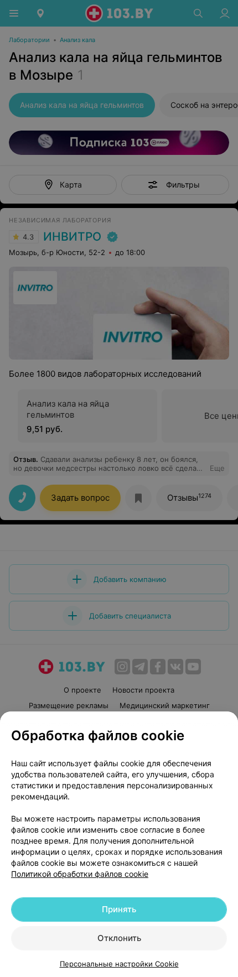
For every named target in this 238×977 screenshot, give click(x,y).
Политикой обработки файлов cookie (79, 874)
